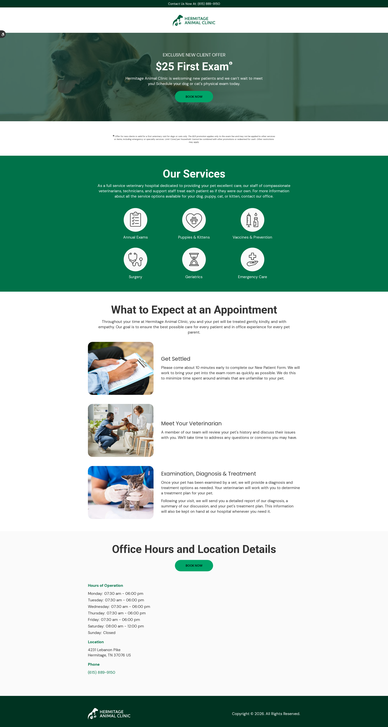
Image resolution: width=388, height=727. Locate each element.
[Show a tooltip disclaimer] (230, 63)
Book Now (194, 97)
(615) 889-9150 (101, 672)
